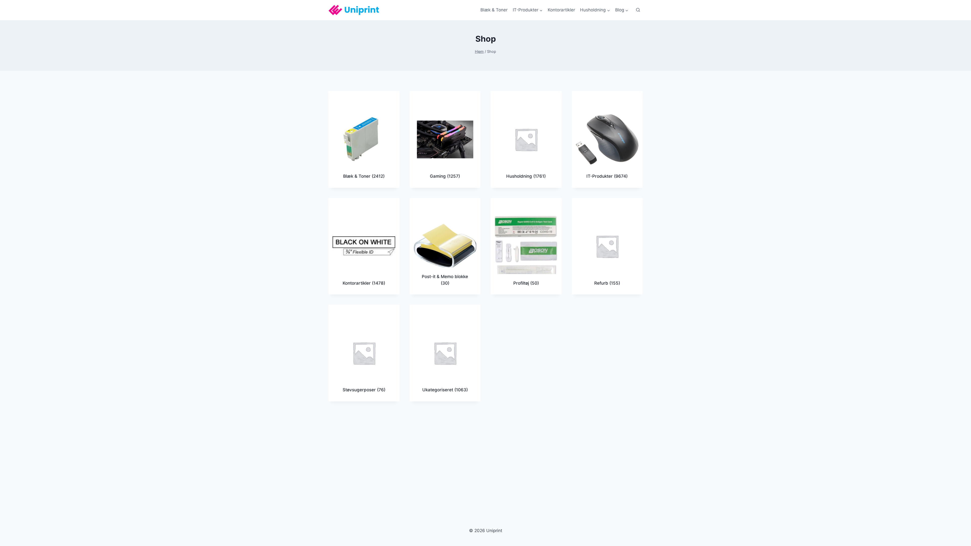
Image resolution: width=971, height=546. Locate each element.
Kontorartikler (561, 9)
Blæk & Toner (493, 9)
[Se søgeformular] (638, 10)
